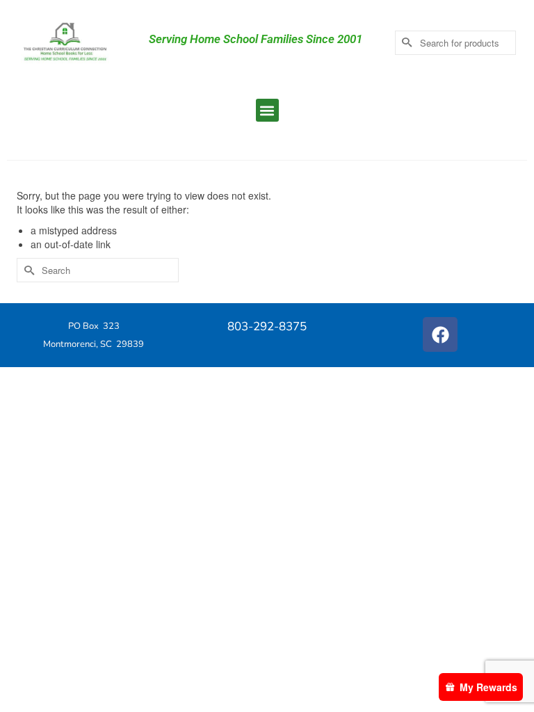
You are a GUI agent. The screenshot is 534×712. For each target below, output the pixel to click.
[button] (267, 110)
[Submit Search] (405, 43)
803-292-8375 (267, 326)
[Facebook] (440, 334)
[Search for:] (98, 270)
